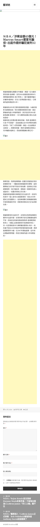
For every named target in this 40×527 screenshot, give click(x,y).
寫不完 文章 (18, 410)
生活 (26, 410)
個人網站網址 (7, 471)
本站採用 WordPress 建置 (10, 524)
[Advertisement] (20, 70)
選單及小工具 (34, 4)
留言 (5, 428)
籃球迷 (6, 4)
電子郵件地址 (7, 463)
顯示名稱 (6, 455)
